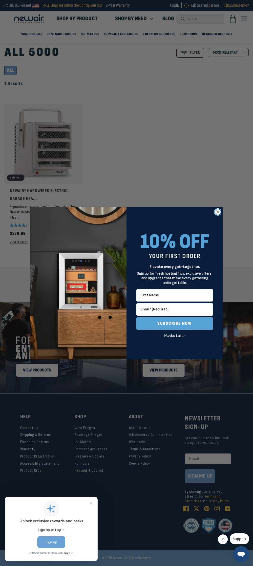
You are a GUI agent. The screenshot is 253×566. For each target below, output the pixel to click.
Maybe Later (174, 335)
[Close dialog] (218, 212)
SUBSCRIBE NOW (174, 323)
